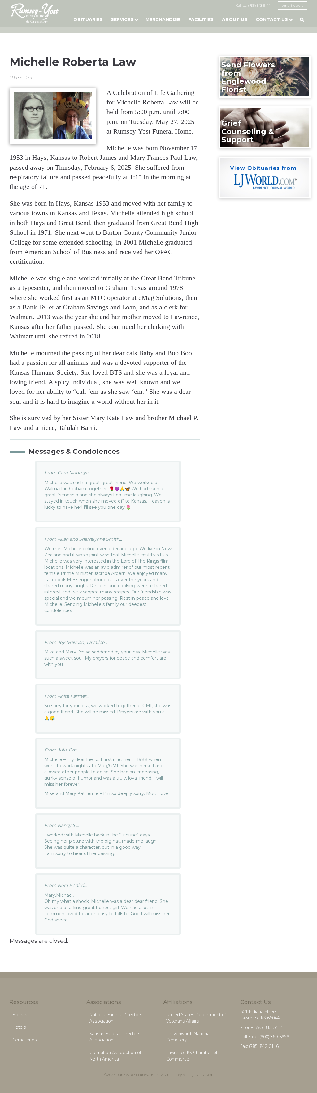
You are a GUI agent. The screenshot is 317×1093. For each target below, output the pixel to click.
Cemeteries (24, 1040)
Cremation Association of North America (115, 1055)
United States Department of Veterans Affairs (196, 1018)
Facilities (201, 19)
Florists (19, 1015)
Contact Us (272, 19)
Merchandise (162, 19)
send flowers (292, 5)
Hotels (19, 1027)
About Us (234, 19)
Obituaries (87, 19)
